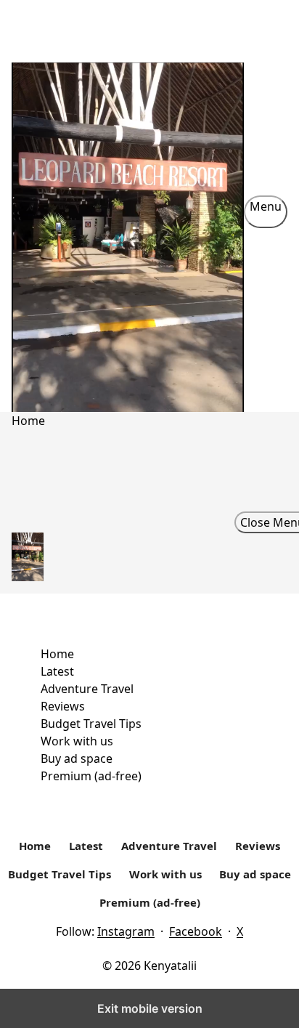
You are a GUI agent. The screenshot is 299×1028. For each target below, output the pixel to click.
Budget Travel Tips (91, 724)
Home (57, 654)
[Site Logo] (128, 211)
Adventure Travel (87, 689)
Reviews (63, 706)
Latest (57, 671)
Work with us (77, 741)
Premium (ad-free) (91, 776)
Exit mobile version (149, 1008)
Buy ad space (76, 758)
